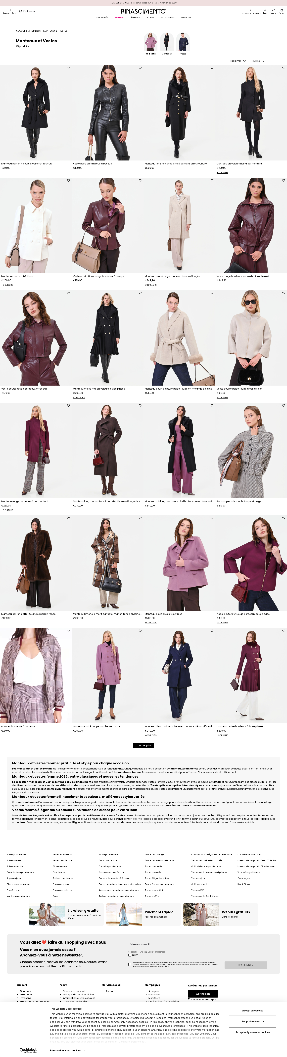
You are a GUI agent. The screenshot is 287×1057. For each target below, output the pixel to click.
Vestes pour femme (62, 860)
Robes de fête (152, 896)
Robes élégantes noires (157, 878)
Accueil (20, 30)
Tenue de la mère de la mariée (206, 860)
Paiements (26, 994)
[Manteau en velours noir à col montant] (251, 112)
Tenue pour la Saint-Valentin (205, 896)
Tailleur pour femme (63, 878)
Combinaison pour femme (20, 872)
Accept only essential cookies (253, 1032)
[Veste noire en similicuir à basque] (108, 112)
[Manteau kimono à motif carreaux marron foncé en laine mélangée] (108, 563)
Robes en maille (15, 866)
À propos (153, 991)
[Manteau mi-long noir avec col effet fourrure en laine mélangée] (179, 450)
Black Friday (244, 884)
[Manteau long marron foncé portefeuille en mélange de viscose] (108, 450)
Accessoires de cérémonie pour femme (119, 890)
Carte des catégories (75, 1001)
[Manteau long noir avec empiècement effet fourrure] (179, 112)
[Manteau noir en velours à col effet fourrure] (36, 112)
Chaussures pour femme (111, 872)
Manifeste (154, 998)
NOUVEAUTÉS (102, 17)
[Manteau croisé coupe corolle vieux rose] (108, 675)
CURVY (150, 17)
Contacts (25, 991)
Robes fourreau (14, 860)
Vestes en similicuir (62, 854)
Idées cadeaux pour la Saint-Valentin (257, 860)
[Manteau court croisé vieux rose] (179, 563)
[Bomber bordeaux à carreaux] (36, 675)
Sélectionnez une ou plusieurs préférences (146, 952)
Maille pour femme (108, 854)
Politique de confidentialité (78, 994)
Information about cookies (65, 1050)
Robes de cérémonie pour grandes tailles (120, 884)
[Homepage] (143, 11)
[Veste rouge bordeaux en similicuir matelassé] (251, 225)
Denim (56, 896)
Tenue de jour (198, 878)
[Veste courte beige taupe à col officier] (251, 338)
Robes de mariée (153, 866)
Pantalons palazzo (62, 890)
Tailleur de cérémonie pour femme (116, 896)
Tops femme (13, 890)
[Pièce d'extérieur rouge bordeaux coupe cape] (251, 563)
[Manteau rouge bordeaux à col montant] (36, 450)
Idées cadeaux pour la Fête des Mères (257, 866)
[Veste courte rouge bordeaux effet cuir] (36, 338)
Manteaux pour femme (18, 896)
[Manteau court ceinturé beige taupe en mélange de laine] (179, 338)
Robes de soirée (153, 872)
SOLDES (119, 17)
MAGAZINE (186, 17)
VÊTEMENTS (135, 17)
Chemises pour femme (18, 884)
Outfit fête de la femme (249, 854)
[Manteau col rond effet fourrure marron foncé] (36, 563)
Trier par (235, 60)
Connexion (203, 994)
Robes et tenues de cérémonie (114, 878)
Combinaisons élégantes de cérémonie (211, 854)
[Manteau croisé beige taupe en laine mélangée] (179, 225)
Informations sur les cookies (79, 998)
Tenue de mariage (154, 854)
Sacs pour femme (108, 860)
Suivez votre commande (34, 1001)
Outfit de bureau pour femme (206, 866)
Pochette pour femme (110, 866)
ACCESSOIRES (168, 17)
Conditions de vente (74, 991)
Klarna (109, 991)
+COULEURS (222, 172)
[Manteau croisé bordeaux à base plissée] (251, 675)
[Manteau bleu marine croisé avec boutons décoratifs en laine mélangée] (179, 675)
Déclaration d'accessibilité (163, 1001)
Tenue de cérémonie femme (159, 860)
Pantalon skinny (61, 884)
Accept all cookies (252, 1010)
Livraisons (25, 998)
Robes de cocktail (154, 890)
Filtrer (256, 60)
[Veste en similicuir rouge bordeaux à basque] (108, 225)
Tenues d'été (197, 890)
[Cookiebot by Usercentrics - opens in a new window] (28, 1050)
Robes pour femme (16, 854)
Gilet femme (59, 872)
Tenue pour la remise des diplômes (209, 872)
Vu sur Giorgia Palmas (249, 872)
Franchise (154, 994)
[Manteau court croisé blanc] (36, 225)
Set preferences (251, 1021)
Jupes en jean (14, 878)
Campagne (244, 878)
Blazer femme (60, 866)
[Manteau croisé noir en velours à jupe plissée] (108, 338)
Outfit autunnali (199, 884)
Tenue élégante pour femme (159, 884)
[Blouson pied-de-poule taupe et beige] (251, 450)
